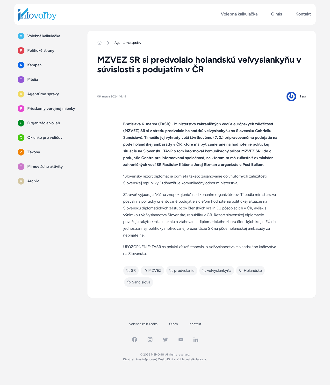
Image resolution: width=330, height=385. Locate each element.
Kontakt (303, 14)
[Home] (101, 42)
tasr (303, 96)
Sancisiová (141, 282)
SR (133, 270)
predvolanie (184, 270)
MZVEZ (154, 270)
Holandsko (253, 270)
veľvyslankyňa (219, 270)
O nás (276, 14)
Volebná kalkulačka (239, 14)
